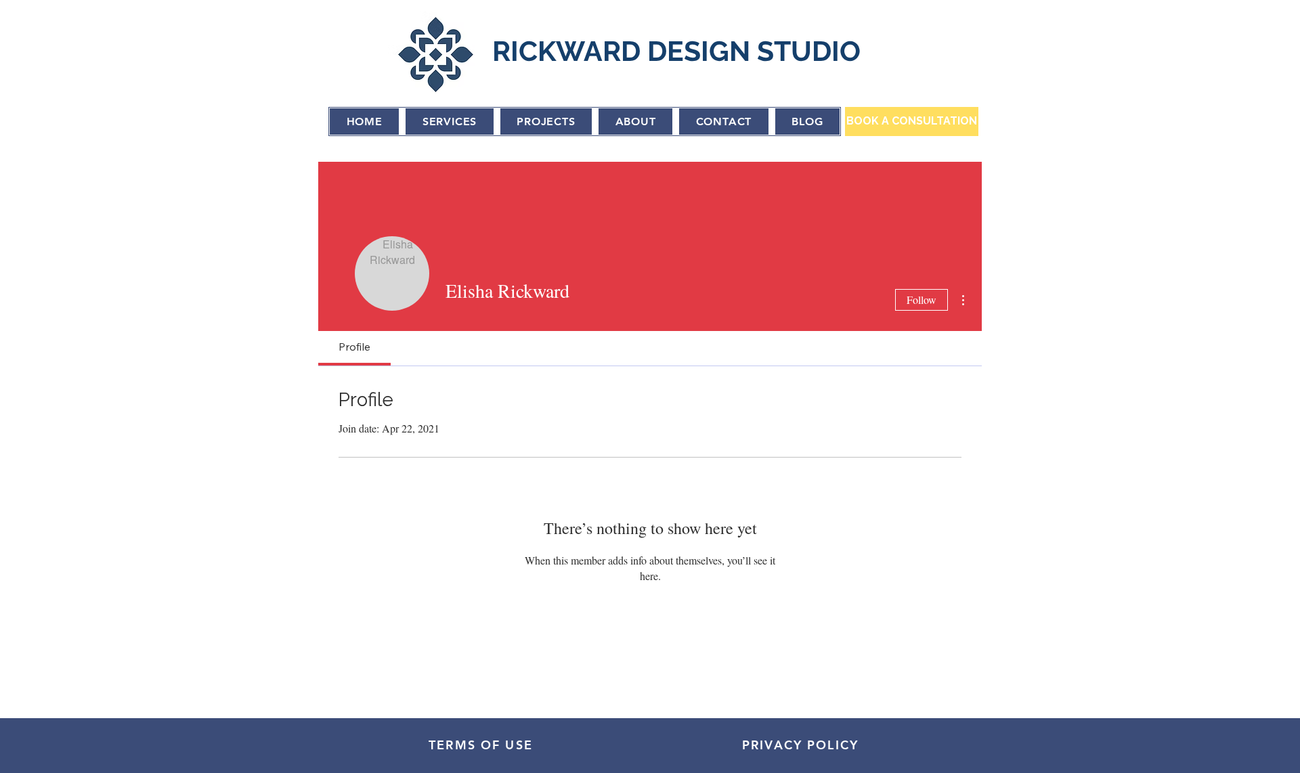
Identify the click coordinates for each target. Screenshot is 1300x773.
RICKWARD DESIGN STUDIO (676, 51)
